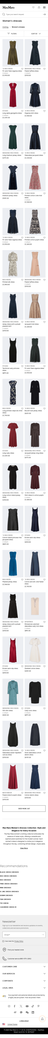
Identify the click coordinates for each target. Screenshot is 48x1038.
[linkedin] (33, 1012)
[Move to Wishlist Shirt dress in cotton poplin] (44, 493)
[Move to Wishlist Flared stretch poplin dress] (22, 793)
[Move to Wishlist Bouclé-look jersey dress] (44, 409)
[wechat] (27, 1012)
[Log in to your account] (42, 1018)
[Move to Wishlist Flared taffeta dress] (44, 69)
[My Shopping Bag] (39, 7)
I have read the (14, 941)
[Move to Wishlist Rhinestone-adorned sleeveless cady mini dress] (44, 622)
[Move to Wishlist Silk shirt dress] (22, 708)
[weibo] (15, 1012)
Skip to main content (9, 1)
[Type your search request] (44, 14)
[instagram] (9, 1006)
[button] (12, 33)
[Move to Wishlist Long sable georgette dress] (22, 111)
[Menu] (44, 7)
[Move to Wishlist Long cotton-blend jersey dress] (22, 493)
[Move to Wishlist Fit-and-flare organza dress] (22, 69)
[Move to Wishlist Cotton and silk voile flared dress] (44, 580)
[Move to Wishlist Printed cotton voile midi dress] (44, 193)
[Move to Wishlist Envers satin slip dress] (44, 535)
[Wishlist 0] (33, 7)
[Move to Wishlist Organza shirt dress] (44, 111)
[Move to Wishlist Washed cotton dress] (44, 666)
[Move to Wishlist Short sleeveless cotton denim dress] (44, 751)
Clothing (5, 27)
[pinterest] (38, 1006)
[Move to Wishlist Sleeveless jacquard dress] (44, 153)
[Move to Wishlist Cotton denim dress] (44, 793)
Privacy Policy (18, 941)
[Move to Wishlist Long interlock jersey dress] (22, 153)
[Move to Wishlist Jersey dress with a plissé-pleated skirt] (22, 322)
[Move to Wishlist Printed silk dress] (22, 280)
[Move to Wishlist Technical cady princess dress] (22, 366)
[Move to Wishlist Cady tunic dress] (44, 708)
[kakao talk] (21, 1012)
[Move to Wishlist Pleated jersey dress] (22, 580)
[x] (21, 1006)
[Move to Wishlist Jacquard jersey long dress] (44, 451)
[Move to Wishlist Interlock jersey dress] (22, 193)
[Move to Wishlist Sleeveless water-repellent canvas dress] (22, 751)
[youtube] (27, 1006)
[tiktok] (33, 1006)
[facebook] (15, 1006)
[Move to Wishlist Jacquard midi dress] (44, 322)
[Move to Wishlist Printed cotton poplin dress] (44, 238)
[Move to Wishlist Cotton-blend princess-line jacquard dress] (22, 535)
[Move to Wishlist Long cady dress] (22, 451)
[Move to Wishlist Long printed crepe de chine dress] (22, 409)
